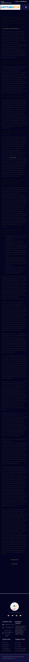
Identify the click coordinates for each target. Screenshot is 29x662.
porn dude (13, 157)
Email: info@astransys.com (6, 2)
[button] (26, 7)
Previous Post (14, 559)
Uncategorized (6, 28)
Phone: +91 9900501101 (21, 1)
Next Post (14, 564)
